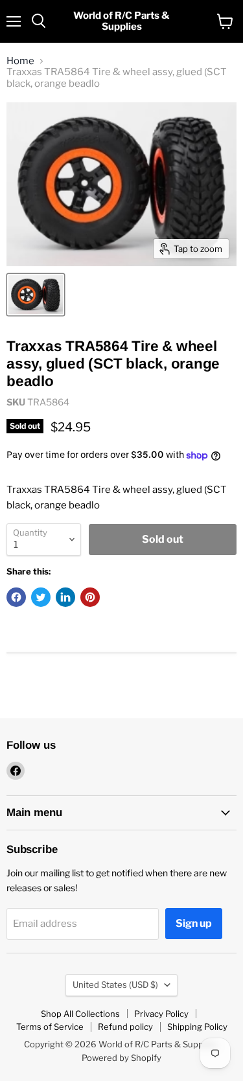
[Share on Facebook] (16, 597)
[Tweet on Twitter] (41, 597)
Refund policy (125, 1026)
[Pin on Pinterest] (90, 597)
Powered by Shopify (121, 1058)
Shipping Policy (197, 1026)
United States (115, 984)
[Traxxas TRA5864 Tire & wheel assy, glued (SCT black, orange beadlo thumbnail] (35, 294)
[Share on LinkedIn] (65, 597)
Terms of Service (50, 1026)
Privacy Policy (161, 1013)
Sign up (194, 923)
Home (20, 61)
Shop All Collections (80, 1013)
